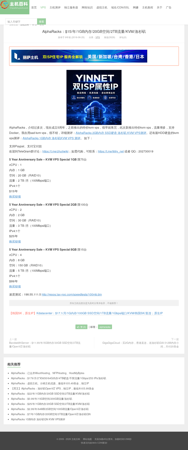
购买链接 (15, 196)
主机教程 (147, 7)
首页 (34, 7)
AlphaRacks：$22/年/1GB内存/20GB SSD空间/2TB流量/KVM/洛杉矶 (50, 393)
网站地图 (87, 438)
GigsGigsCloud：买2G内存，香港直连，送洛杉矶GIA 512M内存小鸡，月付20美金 (140, 344)
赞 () (83, 326)
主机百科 (14, 7)
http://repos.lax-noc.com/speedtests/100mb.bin (72, 294)
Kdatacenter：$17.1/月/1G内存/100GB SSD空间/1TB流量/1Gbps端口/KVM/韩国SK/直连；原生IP (100, 313)
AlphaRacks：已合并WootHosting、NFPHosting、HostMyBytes (47, 373)
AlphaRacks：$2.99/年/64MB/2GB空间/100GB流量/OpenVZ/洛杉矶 (50, 409)
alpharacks (105, 326)
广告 (168, 7)
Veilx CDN (97, 442)
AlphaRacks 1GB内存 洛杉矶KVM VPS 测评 (51, 138)
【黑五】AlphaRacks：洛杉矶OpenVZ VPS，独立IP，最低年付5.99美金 (52, 388)
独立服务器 (71, 7)
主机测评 (55, 7)
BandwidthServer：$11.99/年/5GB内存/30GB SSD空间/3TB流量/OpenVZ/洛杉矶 (44, 344)
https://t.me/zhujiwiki (55, 151)
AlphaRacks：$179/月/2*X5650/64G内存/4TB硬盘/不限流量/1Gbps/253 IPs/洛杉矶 (58, 378)
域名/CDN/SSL (120, 7)
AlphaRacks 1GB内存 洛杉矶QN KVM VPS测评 (38, 419)
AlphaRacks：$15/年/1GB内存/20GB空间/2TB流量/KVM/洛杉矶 (94, 31)
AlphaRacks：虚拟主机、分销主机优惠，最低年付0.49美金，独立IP (50, 383)
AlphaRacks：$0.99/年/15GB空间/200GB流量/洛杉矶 (41, 398)
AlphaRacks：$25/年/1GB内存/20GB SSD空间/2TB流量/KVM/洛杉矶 (50, 404)
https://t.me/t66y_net (111, 151)
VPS (43, 7)
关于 (159, 7)
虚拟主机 (101, 7)
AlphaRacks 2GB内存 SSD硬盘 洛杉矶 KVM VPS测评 (111, 133)
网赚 (135, 7)
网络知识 (87, 7)
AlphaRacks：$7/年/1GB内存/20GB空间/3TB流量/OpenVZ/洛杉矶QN (51, 414)
